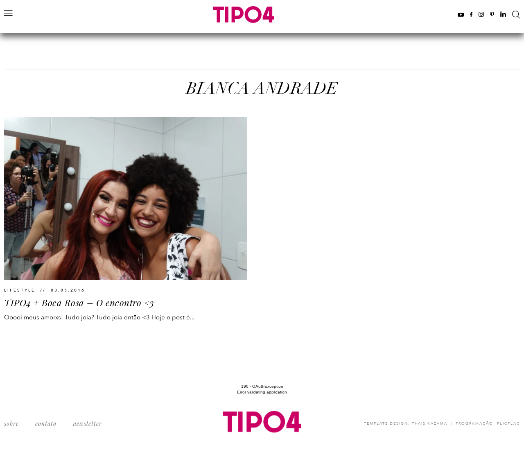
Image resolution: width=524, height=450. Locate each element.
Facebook (471, 14)
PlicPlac (508, 423)
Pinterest (492, 14)
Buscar (516, 14)
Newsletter (87, 423)
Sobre (11, 423)
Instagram (481, 14)
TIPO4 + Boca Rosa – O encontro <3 (79, 302)
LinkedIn (503, 14)
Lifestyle (19, 290)
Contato (45, 423)
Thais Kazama (429, 423)
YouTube (461, 14)
